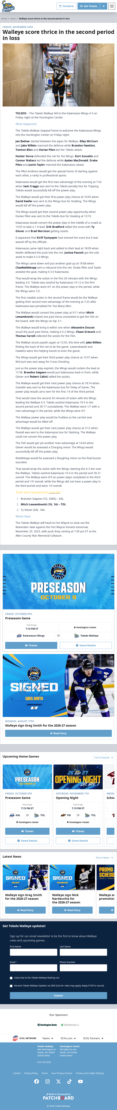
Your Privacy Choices (61, 1073)
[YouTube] (80, 1081)
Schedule (68, 6)
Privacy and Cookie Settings (90, 1073)
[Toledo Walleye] (8, 6)
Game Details (88, 645)
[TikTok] (69, 1081)
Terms (45, 1073)
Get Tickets (90, 6)
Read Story (60, 733)
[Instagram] (47, 1081)
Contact (17, 1073)
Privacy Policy (31, 1073)
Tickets (33, 645)
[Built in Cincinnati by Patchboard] (58, 1096)
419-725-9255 (44, 1062)
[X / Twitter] (58, 1081)
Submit (58, 995)
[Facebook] (36, 1081)
